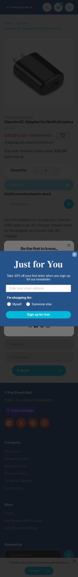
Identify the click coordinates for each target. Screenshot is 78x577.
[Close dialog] (75, 254)
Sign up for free (38, 314)
